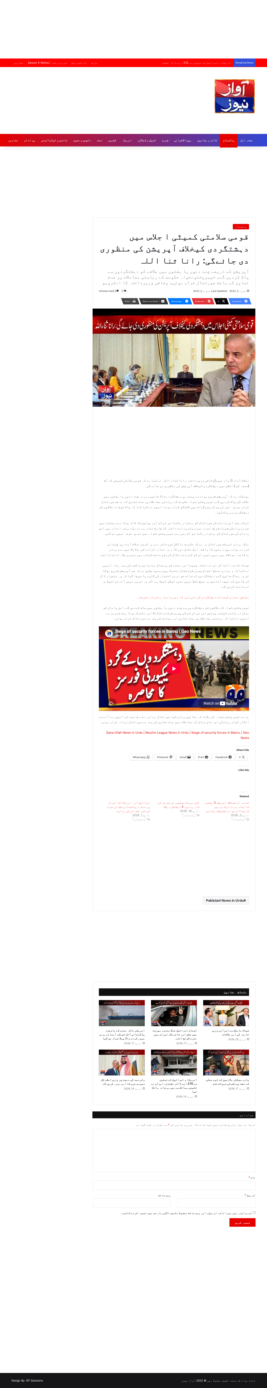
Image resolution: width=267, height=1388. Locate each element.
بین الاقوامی (182, 140)
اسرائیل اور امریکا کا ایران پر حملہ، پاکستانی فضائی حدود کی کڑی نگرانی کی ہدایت (128, 807)
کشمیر (112, 140)
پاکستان (228, 140)
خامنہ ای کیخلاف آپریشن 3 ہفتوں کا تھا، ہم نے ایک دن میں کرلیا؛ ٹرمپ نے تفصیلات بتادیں (227, 807)
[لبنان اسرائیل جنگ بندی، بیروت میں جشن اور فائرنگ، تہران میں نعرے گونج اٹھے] (174, 1013)
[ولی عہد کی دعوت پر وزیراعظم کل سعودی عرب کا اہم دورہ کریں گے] (122, 1062)
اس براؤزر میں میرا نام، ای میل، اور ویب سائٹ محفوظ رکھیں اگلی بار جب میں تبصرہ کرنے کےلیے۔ (186, 1213)
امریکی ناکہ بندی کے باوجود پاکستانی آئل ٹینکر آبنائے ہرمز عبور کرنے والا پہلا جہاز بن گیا (122, 1034)
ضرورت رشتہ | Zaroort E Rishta (47, 62)
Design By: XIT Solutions (27, 1380)
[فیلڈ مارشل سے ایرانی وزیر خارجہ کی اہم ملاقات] (226, 1013)
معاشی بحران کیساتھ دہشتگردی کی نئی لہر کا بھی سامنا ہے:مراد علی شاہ (193, 597)
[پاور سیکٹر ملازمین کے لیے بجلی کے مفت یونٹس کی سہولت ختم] (226, 1062)
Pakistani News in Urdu (225, 900)
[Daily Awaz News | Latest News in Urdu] (235, 96)
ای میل (250, 1195)
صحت (99, 140)
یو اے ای (29, 140)
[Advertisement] (133, 29)
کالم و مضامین (207, 140)
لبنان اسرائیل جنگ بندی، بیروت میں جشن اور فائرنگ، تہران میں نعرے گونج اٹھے (175, 1034)
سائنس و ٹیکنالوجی (54, 140)
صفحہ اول (246, 140)
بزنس (94, 62)
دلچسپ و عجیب (82, 140)
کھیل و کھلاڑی (147, 140)
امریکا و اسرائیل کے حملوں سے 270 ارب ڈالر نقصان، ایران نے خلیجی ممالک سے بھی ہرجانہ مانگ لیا (162, 62)
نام (252, 1177)
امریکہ (127, 140)
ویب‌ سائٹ (164, 1195)
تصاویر (19, 62)
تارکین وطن (79, 62)
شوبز (165, 140)
